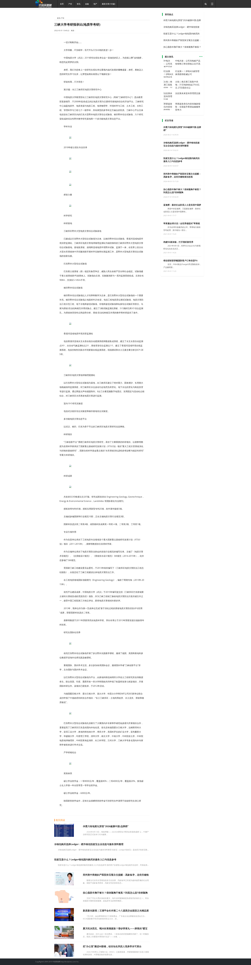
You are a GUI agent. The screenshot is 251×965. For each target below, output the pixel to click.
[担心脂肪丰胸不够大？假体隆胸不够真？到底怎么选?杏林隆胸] (64, 902)
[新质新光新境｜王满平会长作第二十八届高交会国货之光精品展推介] (64, 920)
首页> (59, 18)
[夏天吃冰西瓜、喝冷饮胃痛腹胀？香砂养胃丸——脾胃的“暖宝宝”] (64, 938)
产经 (62, 18)
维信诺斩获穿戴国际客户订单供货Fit (180, 260)
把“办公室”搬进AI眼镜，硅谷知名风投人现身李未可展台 (112, 946)
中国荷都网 (55, 18)
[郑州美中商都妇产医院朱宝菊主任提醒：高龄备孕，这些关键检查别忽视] (64, 884)
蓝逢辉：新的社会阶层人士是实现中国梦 (182, 204)
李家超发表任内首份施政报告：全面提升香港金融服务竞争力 (187, 106)
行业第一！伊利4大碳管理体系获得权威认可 (187, 73)
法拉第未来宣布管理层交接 (187, 93)
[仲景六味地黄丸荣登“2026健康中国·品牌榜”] (64, 836)
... (201, 55)
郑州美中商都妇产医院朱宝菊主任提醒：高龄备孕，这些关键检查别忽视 (182, 175)
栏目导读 (169, 120)
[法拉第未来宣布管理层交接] (168, 99)
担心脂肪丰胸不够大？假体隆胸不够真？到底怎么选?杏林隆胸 (115, 892)
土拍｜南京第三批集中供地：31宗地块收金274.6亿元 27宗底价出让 (187, 84)
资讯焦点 (169, 14)
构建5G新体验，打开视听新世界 (178, 242)
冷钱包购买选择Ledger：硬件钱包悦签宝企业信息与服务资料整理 (88, 844)
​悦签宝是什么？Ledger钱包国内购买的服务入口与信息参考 (85, 859)
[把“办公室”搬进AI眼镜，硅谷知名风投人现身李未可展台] (64, 956)
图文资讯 (169, 56)
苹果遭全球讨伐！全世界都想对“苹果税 (181, 223)
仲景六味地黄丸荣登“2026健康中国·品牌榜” (106, 826)
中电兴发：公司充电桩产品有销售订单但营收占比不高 (187, 62)
